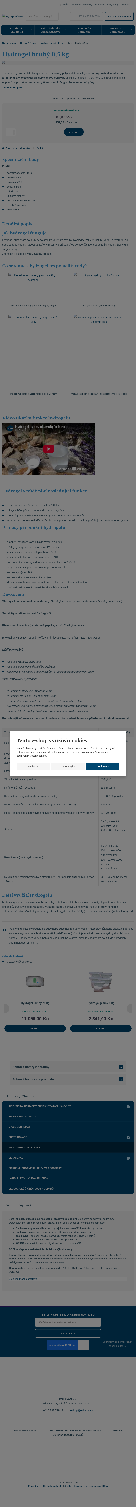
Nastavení (33, 766)
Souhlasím (102, 766)
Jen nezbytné (68, 766)
